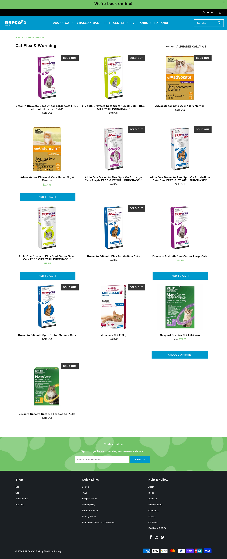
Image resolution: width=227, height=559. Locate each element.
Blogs (151, 493)
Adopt (151, 487)
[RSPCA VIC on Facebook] (150, 537)
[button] (58, 23)
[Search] (219, 23)
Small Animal (21, 498)
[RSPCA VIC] (15, 23)
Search (85, 487)
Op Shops (153, 522)
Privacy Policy (89, 516)
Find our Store (155, 504)
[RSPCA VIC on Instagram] (156, 537)
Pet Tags (19, 504)
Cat (17, 493)
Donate (151, 516)
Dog (17, 487)
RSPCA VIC (29, 551)
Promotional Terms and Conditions (98, 522)
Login (209, 12)
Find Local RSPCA (157, 528)
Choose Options (180, 354)
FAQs (84, 493)
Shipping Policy (89, 498)
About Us (152, 498)
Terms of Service (90, 510)
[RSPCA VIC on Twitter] (162, 537)
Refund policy (88, 504)
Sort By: (170, 46)
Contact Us (153, 510)
